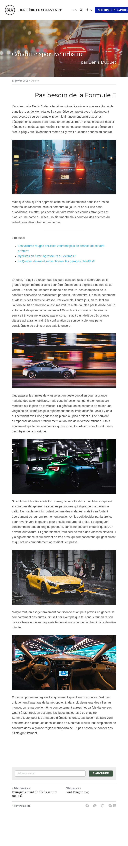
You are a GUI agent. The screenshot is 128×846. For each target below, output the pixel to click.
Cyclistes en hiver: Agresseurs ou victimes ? (47, 256)
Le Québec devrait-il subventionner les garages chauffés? (56, 261)
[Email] (110, 805)
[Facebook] (87, 805)
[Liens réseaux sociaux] (87, 10)
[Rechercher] (81, 10)
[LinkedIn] (102, 805)
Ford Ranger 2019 (78, 792)
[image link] (10, 9)
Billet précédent (22, 788)
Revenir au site (22, 805)
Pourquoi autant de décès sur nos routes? (35, 794)
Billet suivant (72, 788)
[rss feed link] (114, 805)
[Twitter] (94, 805)
